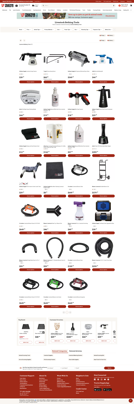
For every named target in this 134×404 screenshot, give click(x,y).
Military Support (43, 385)
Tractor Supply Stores (44, 388)
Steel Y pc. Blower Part (53, 223)
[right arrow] (114, 29)
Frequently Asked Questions (26, 385)
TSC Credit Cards (107, 1)
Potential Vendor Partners (63, 383)
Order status (98, 1)
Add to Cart (25, 342)
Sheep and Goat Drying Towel (29, 146)
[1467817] (20, 183)
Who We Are (42, 378)
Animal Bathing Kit (97, 71)
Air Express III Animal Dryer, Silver (78, 71)
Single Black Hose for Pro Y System (29, 261)
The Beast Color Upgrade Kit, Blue (103, 223)
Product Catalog (43, 386)
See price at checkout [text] (48, 79)
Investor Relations (43, 380)
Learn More (37, 1)
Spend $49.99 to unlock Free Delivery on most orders (18, 1)
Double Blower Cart (100, 186)
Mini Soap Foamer (75, 109)
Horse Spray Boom (50, 71)
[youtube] (105, 379)
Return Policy (23, 380)
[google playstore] (107, 389)
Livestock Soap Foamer (28, 71)
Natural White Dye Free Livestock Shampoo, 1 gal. (78, 147)
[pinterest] (98, 379)
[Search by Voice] (114, 5)
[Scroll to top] (131, 401)
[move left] (19, 332)
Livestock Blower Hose (75, 260)
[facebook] (95, 379)
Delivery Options (23, 381)
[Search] (43, 5)
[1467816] (26, 183)
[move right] (43, 332)
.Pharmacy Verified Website (45, 390)
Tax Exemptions (23, 383)
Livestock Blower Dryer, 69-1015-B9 (29, 223)
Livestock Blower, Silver (75, 186)
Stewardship (42, 381)
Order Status (23, 378)
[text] (76, 24)
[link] (54, 24)
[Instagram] (101, 379)
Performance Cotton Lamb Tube (30, 186)
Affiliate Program (61, 381)
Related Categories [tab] (59, 351)
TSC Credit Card (80, 391)
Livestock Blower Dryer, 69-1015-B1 (29, 297)
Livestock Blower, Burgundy (76, 297)
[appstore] (98, 389)
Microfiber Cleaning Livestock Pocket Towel (54, 187)
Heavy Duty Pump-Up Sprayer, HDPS (102, 110)
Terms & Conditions (80, 385)
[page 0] (63, 312)
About (77, 378)
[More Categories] (131, 10)
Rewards (78, 380)
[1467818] (23, 183)
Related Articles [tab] (75, 351)
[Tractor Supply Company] (7, 5)
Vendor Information (61, 385)
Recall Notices (23, 388)
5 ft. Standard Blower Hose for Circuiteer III (54, 261)
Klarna (77, 393)
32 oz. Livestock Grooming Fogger (78, 224)
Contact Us (22, 386)
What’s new (115, 1)
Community (42, 383)
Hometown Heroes (80, 381)
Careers (59, 378)
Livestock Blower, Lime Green (52, 297)
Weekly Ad (129, 1)
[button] (41, 1)
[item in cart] (131, 5)
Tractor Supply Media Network (64, 386)
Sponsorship (60, 380)
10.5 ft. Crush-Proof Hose (102, 260)
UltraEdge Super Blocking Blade (27, 109)
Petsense (122, 1)
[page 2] (70, 312)
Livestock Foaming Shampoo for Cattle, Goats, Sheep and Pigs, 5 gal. (55, 147)
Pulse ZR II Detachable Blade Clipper (101, 146)
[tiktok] (108, 379)
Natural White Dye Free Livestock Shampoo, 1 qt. (54, 110)
